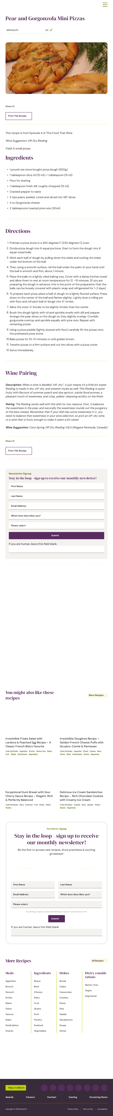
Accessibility (102, 1109)
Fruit (36, 805)
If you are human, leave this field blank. (33, 544)
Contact (51, 1097)
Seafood (38, 1025)
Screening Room (98, 1097)
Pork (7, 754)
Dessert (90, 805)
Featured (29, 805)
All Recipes (98, 960)
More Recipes (96, 695)
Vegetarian (95, 754)
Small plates (22, 754)
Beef (36, 986)
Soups (63, 1025)
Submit (55, 535)
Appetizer (24, 751)
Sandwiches (66, 1019)
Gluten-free (41, 751)
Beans (37, 981)
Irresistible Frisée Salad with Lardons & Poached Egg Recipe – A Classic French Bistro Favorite (28, 742)
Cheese (93, 751)
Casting (73, 1097)
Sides (69, 754)
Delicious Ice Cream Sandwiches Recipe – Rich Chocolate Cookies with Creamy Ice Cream (81, 796)
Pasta (62, 1003)
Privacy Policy (73, 1109)
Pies (62, 1008)
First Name (17, 486)
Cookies (77, 805)
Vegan (88, 990)
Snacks (86, 754)
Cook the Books (12, 751)
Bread (85, 751)
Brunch (32, 751)
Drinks (9, 997)
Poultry (8, 808)
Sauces (10, 1014)
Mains (49, 751)
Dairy (99, 751)
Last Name (17, 496)
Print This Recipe (17, 115)
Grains (62, 754)
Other (9, 1008)
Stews (63, 1030)
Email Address (18, 506)
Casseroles (66, 992)
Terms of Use (88, 1109)
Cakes (63, 986)
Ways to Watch (16, 1087)
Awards (10, 1097)
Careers (30, 1097)
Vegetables (33, 754)
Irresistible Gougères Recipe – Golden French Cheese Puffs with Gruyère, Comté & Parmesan (81, 742)
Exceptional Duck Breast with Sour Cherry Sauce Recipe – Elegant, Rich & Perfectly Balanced (29, 796)
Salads (13, 754)
